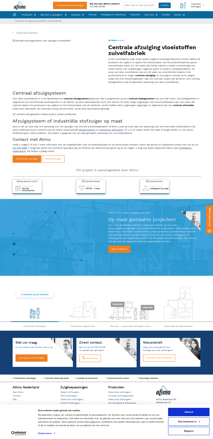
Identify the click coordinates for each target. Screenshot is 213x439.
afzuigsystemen (87, 130)
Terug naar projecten (27, 33)
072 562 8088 (20, 148)
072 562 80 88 (97, 6)
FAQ (15, 399)
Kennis (177, 14)
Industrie (75, 14)
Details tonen (44, 433)
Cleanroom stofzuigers (71, 399)
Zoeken (165, 5)
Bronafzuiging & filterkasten (122, 403)
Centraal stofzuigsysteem (121, 396)
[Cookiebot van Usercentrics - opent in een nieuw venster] (18, 433)
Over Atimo (18, 392)
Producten (27, 14)
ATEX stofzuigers (68, 396)
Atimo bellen (91, 358)
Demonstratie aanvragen (27, 159)
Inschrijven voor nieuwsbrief (159, 358)
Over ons (149, 14)
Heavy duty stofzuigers (119, 399)
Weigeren (189, 431)
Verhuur (92, 14)
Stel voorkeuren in (187, 421)
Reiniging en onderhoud (113, 14)
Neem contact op (119, 249)
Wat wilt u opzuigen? (51, 14)
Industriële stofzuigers (119, 392)
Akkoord (188, 412)
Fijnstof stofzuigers (70, 403)
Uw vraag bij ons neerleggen (31, 358)
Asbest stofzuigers (69, 392)
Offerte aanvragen (53, 159)
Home (15, 15)
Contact (166, 14)
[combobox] (141, 5)
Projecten (135, 14)
